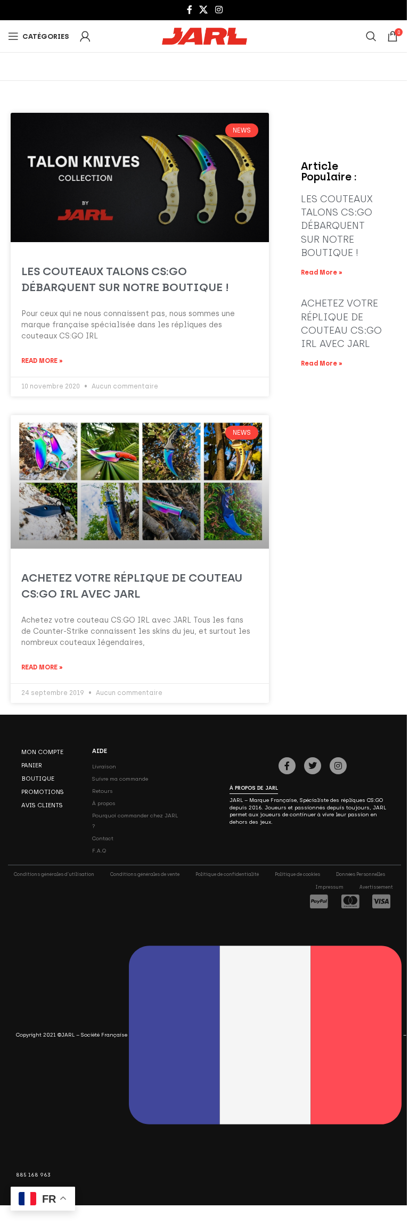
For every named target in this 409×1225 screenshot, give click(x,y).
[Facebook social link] (189, 10)
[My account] (85, 36)
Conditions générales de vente (144, 874)
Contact (102, 838)
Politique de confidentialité (227, 874)
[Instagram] (338, 765)
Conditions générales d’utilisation (54, 874)
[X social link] (203, 10)
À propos (104, 803)
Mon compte (42, 752)
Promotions (42, 792)
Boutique (37, 778)
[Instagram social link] (218, 10)
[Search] (371, 36)
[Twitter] (312, 765)
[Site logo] (204, 35)
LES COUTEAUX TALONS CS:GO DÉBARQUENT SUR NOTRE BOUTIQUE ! (337, 226)
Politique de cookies (297, 874)
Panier (31, 765)
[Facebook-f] (287, 765)
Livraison (104, 766)
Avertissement (376, 887)
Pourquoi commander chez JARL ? (135, 821)
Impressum (329, 887)
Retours (102, 791)
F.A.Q (99, 851)
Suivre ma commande (120, 779)
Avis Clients (42, 805)
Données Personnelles (360, 874)
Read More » (42, 361)
